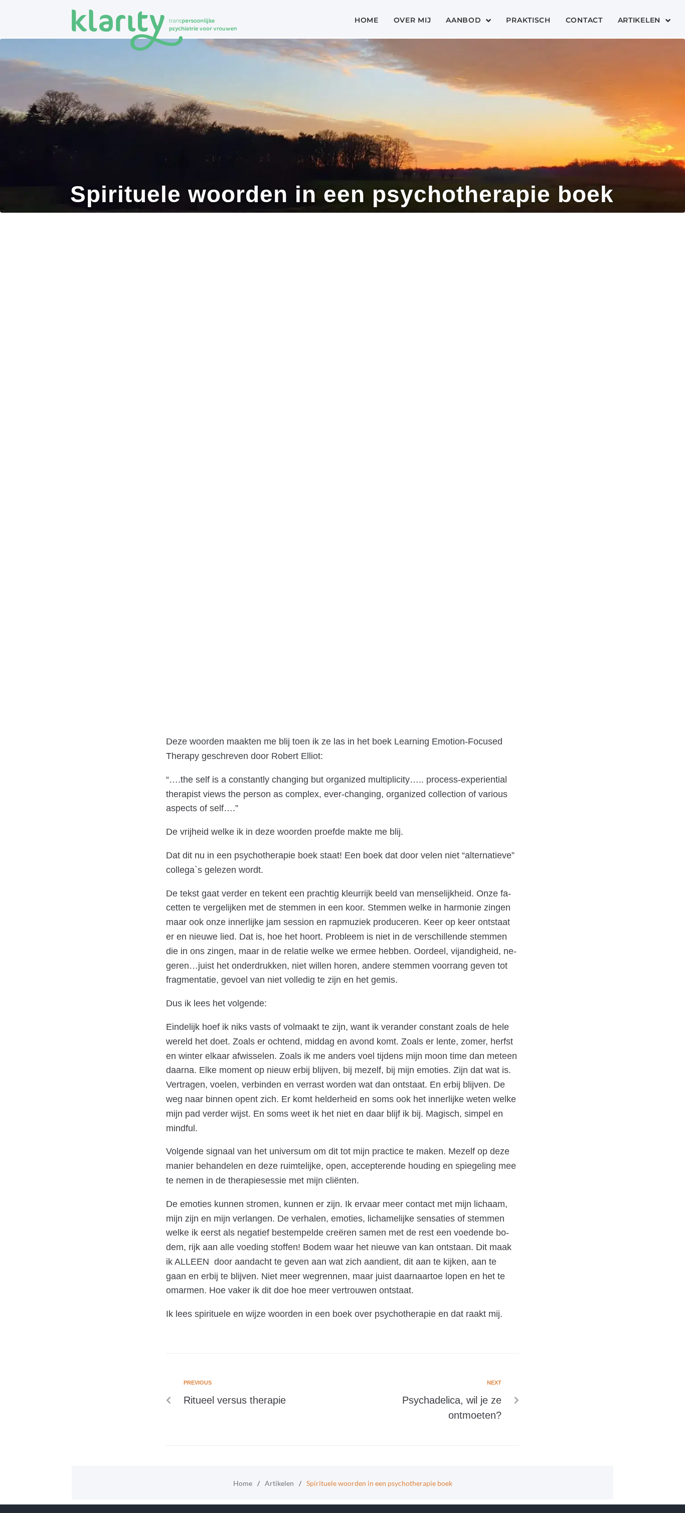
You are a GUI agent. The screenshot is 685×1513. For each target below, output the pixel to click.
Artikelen (279, 1483)
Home (242, 1483)
